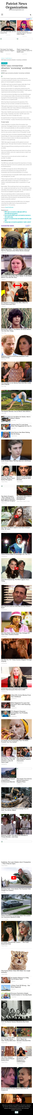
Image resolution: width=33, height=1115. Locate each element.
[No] (31, 1109)
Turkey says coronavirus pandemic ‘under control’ (18, 222)
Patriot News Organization (16, 5)
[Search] (30, 15)
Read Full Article (9, 207)
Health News (4, 63)
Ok (16, 1112)
